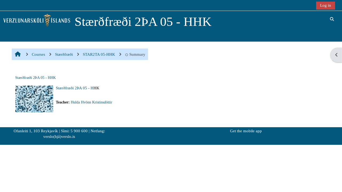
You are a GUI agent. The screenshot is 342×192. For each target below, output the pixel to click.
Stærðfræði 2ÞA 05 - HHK (35, 78)
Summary (137, 54)
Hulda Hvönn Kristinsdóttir (91, 102)
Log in (325, 5)
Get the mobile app (246, 131)
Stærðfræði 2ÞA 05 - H (75, 88)
